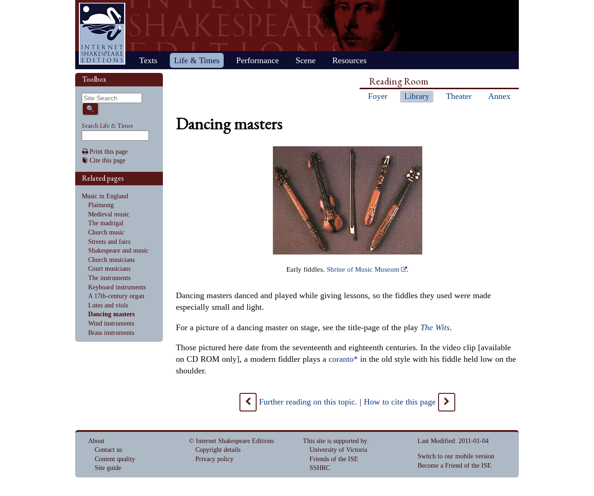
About (96, 440)
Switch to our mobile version (456, 456)
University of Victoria (338, 449)
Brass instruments (111, 332)
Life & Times (197, 60)
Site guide (108, 467)
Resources (349, 60)
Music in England (105, 196)
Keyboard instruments (117, 287)
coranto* (343, 359)
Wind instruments (111, 323)
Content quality (115, 459)
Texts (148, 60)
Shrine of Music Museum (363, 269)
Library (416, 96)
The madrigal (105, 223)
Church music (106, 232)
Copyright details (217, 449)
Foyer (377, 96)
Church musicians (111, 259)
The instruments (109, 277)
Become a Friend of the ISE (454, 465)
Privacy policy (214, 459)
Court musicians (109, 268)
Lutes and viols (108, 305)
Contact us (108, 449)
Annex (499, 96)
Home (102, 34)
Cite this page (107, 160)
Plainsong (101, 205)
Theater (458, 96)
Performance (257, 60)
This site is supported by (335, 440)
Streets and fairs (109, 241)
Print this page (109, 151)
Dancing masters (111, 314)
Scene (306, 60)
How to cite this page (400, 401)
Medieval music (108, 214)
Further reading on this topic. (308, 401)
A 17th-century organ (116, 296)
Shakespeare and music (118, 250)
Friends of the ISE (334, 459)
